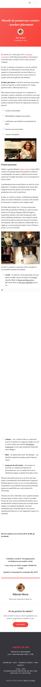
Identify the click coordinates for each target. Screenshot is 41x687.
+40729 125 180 (20, 647)
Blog (15, 662)
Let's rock (20, 624)
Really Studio (29, 680)
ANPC (36, 662)
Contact (20, 665)
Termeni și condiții (25, 662)
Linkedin (6, 677)
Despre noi (7, 662)
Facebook (2, 677)
